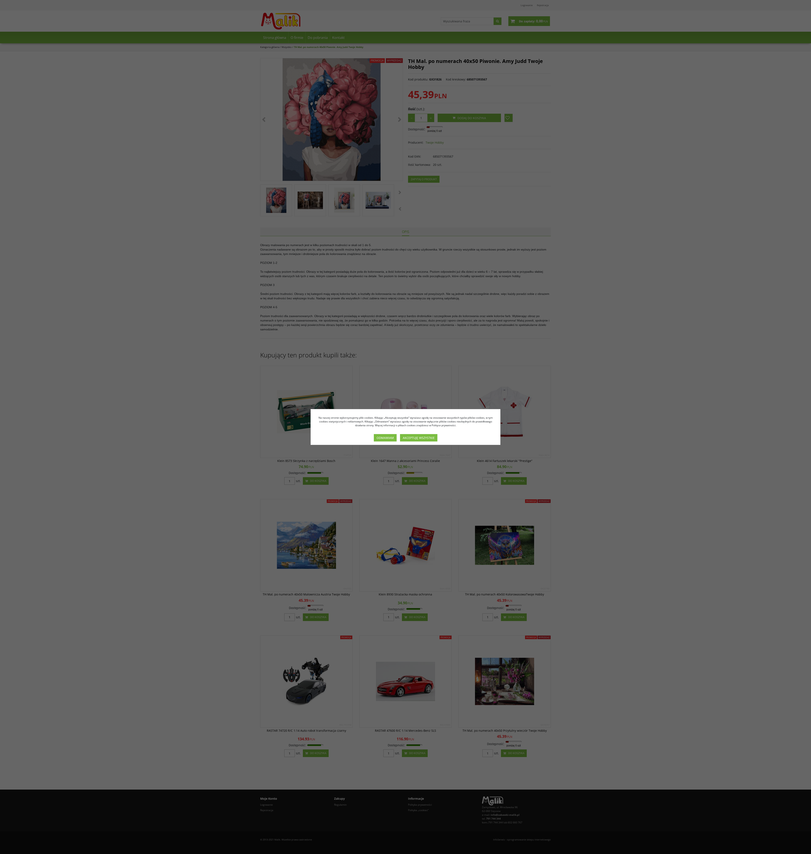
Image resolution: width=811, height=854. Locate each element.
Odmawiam (385, 438)
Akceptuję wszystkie (419, 438)
